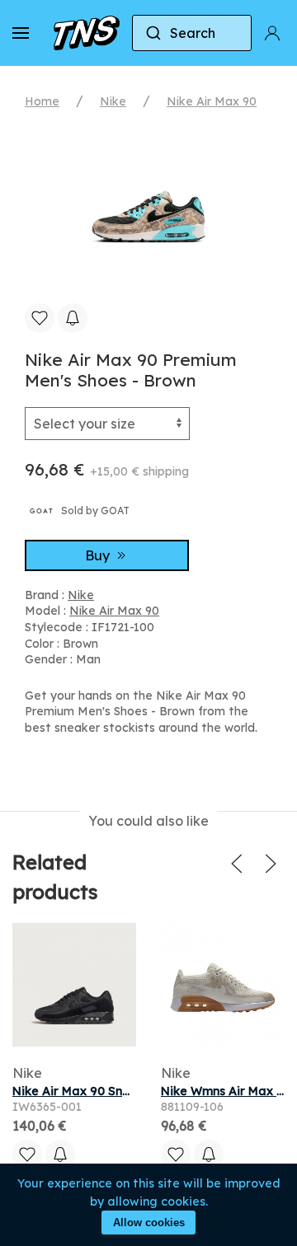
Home (42, 101)
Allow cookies (149, 1222)
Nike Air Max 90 (212, 101)
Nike (113, 101)
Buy (99, 555)
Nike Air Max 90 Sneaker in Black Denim (128, 1091)
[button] (20, 33)
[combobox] (192, 33)
